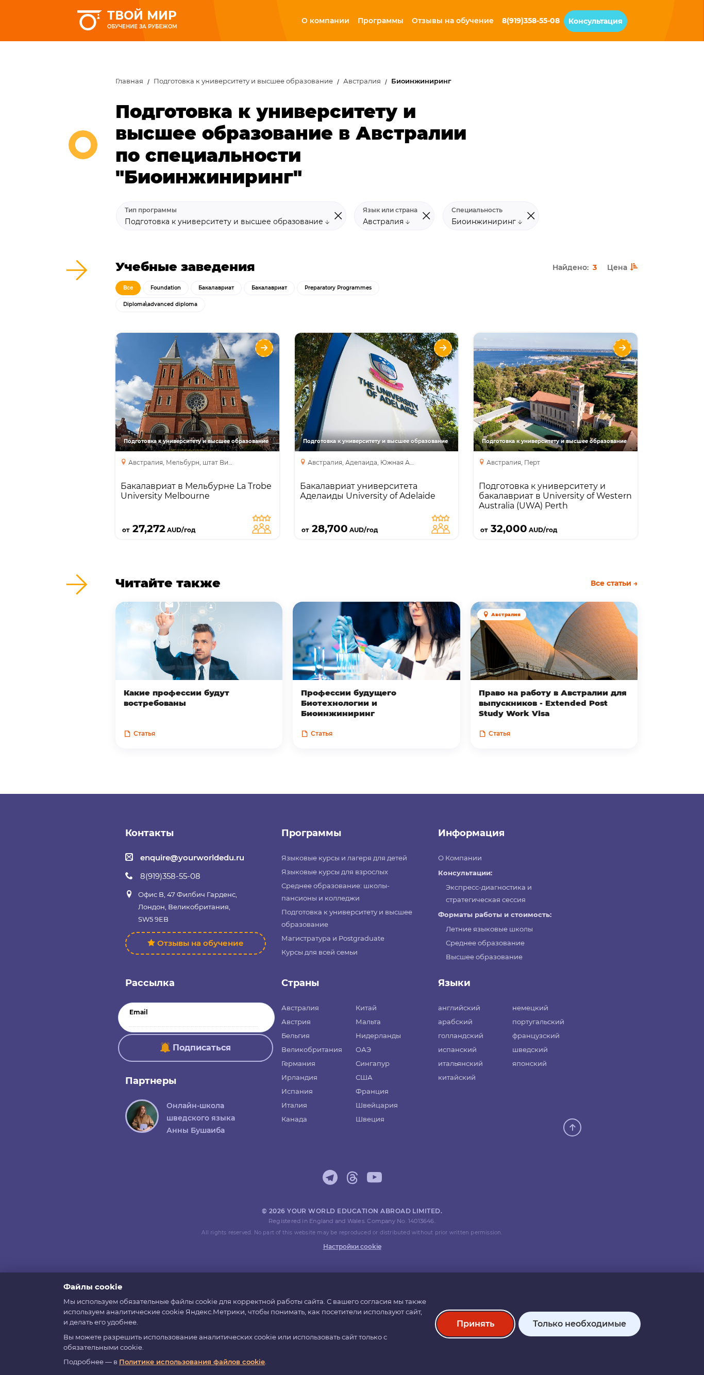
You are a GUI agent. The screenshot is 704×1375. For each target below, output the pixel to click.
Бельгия (295, 1035)
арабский (455, 1021)
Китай (366, 1008)
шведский (530, 1049)
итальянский (460, 1063)
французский (536, 1035)
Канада (294, 1119)
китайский (457, 1077)
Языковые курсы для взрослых (334, 872)
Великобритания (311, 1049)
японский (529, 1063)
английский (459, 1008)
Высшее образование (484, 957)
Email (138, 1012)
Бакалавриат (216, 287)
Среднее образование (485, 943)
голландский (460, 1035)
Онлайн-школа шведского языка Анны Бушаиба (200, 1118)
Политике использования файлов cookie (192, 1361)
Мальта (368, 1021)
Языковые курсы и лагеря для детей (344, 858)
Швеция (370, 1119)
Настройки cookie (352, 1246)
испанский (457, 1049)
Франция (372, 1091)
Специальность (476, 210)
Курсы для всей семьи (319, 952)
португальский (538, 1021)
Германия (298, 1063)
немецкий (530, 1008)
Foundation (165, 287)
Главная (129, 81)
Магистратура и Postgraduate (332, 938)
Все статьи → (614, 583)
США (364, 1077)
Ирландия (299, 1077)
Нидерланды (378, 1035)
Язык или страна (390, 210)
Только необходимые (579, 1324)
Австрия (296, 1021)
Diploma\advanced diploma (160, 304)
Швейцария (377, 1105)
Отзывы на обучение (200, 943)
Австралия (362, 81)
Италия (294, 1105)
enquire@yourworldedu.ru (192, 857)
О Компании (460, 858)
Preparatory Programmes (338, 287)
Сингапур (373, 1063)
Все (128, 287)
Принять (475, 1324)
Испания (297, 1091)
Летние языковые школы (489, 929)
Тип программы (151, 210)
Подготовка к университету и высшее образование (243, 81)
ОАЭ (363, 1049)
